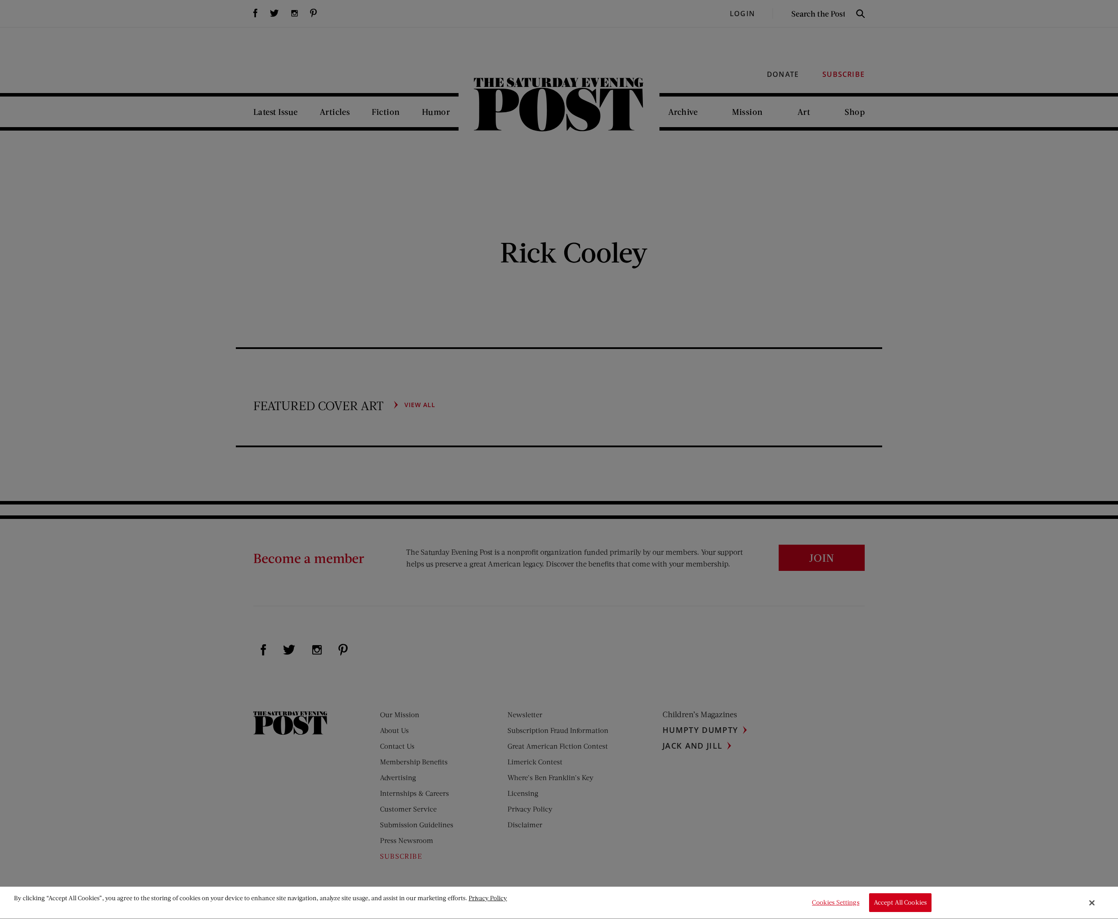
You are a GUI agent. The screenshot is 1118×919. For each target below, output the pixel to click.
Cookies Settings (835, 902)
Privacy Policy (488, 898)
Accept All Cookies (900, 902)
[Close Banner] (1092, 903)
